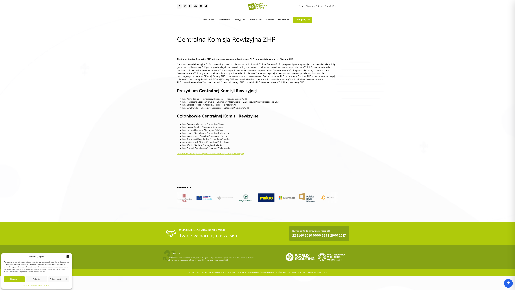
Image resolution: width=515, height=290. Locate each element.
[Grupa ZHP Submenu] (336, 6)
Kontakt (270, 19)
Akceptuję (14, 279)
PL (300, 6)
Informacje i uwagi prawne (33, 285)
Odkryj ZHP (239, 19)
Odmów (36, 279)
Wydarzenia (224, 19)
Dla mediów (284, 19)
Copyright (231, 272)
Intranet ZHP (255, 19)
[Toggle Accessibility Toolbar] (508, 283)
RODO (46, 285)
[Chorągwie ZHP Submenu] (321, 6)
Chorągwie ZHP (312, 6)
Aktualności (208, 19)
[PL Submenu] (302, 6)
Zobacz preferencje (59, 279)
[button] (68, 256)
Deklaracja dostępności (317, 272)
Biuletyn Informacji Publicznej (292, 272)
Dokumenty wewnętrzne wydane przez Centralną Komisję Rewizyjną (210, 153)
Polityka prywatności (270, 272)
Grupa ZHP (329, 6)
